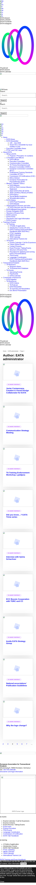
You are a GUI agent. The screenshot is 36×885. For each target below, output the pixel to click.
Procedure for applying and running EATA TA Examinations (22, 252)
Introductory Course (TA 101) (20, 228)
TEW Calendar (15, 237)
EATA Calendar (15, 276)
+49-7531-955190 (9, 770)
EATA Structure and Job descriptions (23, 207)
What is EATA (11, 154)
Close (2, 881)
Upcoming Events (16, 272)
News (5, 137)
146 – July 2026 (15, 143)
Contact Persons (15, 246)
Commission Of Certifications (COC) (22, 176)
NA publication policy (17, 198)
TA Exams (10, 241)
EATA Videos (14, 283)
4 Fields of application (17, 226)
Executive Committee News (16, 148)
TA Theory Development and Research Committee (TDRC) (20, 166)
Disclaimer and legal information (11, 771)
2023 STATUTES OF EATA (19, 191)
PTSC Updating (15, 233)
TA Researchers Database (19, 268)
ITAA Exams (14, 255)
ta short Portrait (14, 384)
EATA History (11, 200)
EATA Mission (15, 185)
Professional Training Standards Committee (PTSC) (21, 173)
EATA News (10, 139)
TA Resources (11, 281)
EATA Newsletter (12, 141)
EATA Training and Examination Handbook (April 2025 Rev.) (21, 230)
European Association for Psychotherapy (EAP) (18, 180)
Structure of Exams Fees (15, 213)
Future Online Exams (17, 244)
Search (2, 91)
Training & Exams (9, 222)
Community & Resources (12, 277)
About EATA (7, 152)
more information (14, 863)
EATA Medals (14, 204)
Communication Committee (19, 163)
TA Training (10, 224)
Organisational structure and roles (18, 206)
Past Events (14, 274)
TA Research (11, 264)
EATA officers (14, 159)
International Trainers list (18, 239)
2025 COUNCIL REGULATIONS (21, 193)
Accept (23, 863)
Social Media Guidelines (18, 196)
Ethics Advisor (15, 178)
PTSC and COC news (14, 150)
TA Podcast (14, 285)
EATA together (11, 279)
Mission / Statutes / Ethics (15, 183)
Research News (15, 266)
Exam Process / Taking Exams (20, 248)
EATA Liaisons (11, 215)
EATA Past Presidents (17, 202)
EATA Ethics (14, 194)
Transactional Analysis (11, 263)
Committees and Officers (15, 158)
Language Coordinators (18, 257)
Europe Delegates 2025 (14, 211)
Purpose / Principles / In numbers (21, 156)
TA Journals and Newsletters (20, 289)
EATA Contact (11, 220)
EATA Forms (10, 217)
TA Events (10, 270)
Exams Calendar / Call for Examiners (23, 242)
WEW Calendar (15, 235)
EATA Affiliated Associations (16, 209)
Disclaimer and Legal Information (18, 218)
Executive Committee (17, 161)
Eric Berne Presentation (18, 290)
